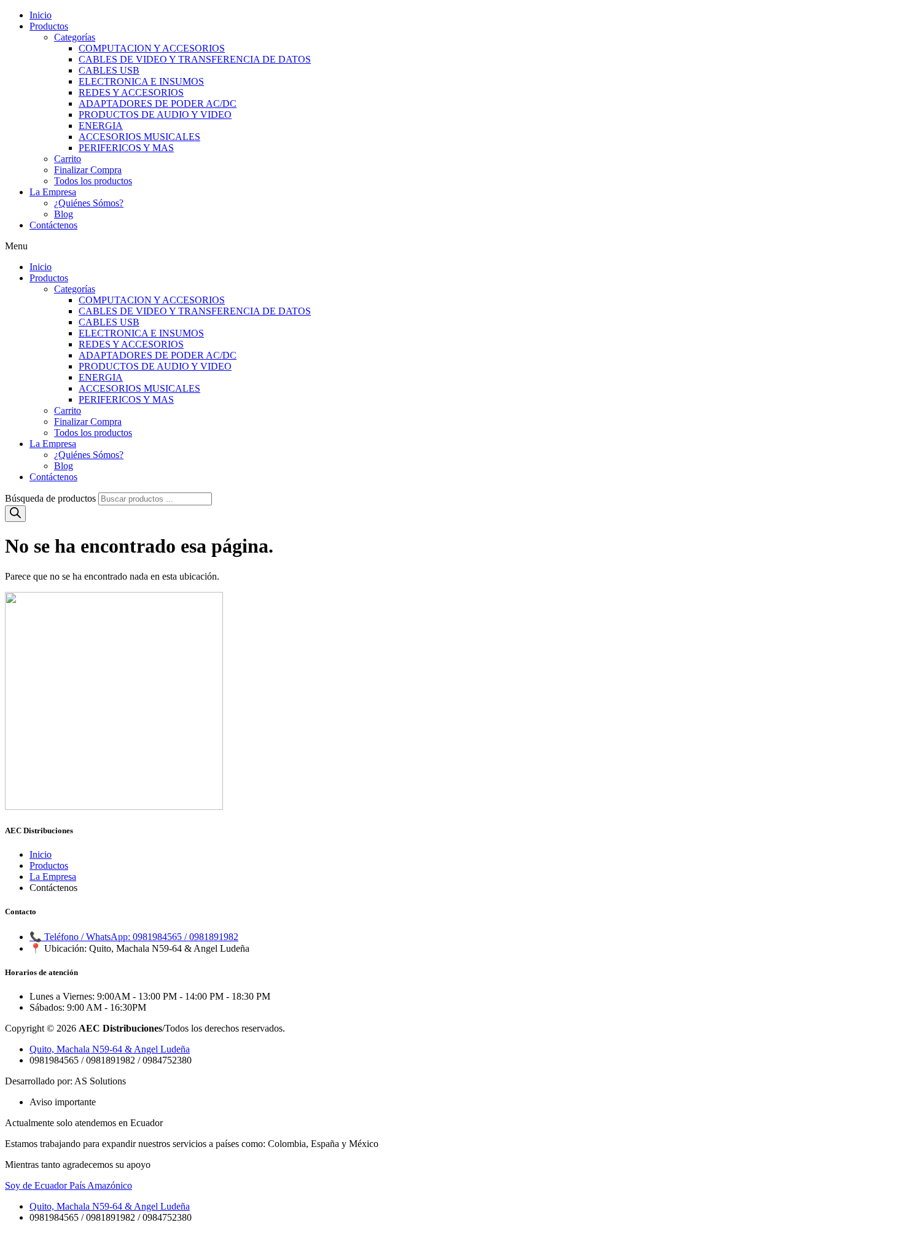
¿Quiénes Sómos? (88, 203)
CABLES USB (109, 70)
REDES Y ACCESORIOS (131, 92)
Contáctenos (53, 225)
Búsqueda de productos (51, 498)
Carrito (67, 159)
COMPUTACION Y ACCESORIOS (152, 48)
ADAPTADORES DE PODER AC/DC (158, 103)
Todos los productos (93, 181)
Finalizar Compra (88, 170)
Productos (48, 26)
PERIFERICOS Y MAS (126, 147)
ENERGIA (101, 125)
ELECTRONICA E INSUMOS (141, 81)
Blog (63, 214)
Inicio (40, 15)
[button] (451, 246)
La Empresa (52, 192)
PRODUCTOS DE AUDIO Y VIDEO (155, 114)
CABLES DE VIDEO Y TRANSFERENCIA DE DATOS (195, 59)
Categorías (74, 37)
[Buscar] (15, 513)
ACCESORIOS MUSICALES (139, 136)
